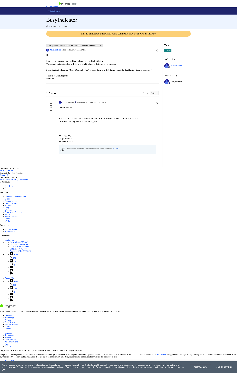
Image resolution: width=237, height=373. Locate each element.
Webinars (8, 210)
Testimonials (10, 232)
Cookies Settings (224, 367)
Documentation (11, 201)
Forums (8, 205)
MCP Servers (5, 180)
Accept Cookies (200, 367)
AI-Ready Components (20, 180)
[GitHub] (11, 271)
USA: (19, 242)
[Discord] (11, 274)
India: (19, 247)
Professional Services (13, 212)
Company (9, 315)
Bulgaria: (20, 249)
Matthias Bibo (55, 50)
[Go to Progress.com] (8, 307)
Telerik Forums (54, 11)
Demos (7, 199)
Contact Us (9, 240)
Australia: (20, 251)
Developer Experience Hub (15, 197)
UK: (19, 244)
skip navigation (52, 7)
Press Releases (10, 322)
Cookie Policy (90, 367)
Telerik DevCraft (6, 171)
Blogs (7, 208)
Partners (8, 214)
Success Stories (11, 229)
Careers (8, 326)
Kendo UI (4, 175)
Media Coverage (11, 324)
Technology (9, 318)
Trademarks (161, 355)
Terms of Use (10, 361)
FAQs (7, 221)
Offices (8, 329)
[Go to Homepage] (68, 7)
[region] (118, 367)
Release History (11, 203)
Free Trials (9, 186)
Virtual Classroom (12, 217)
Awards (8, 320)
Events (7, 219)
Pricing (7, 188)
